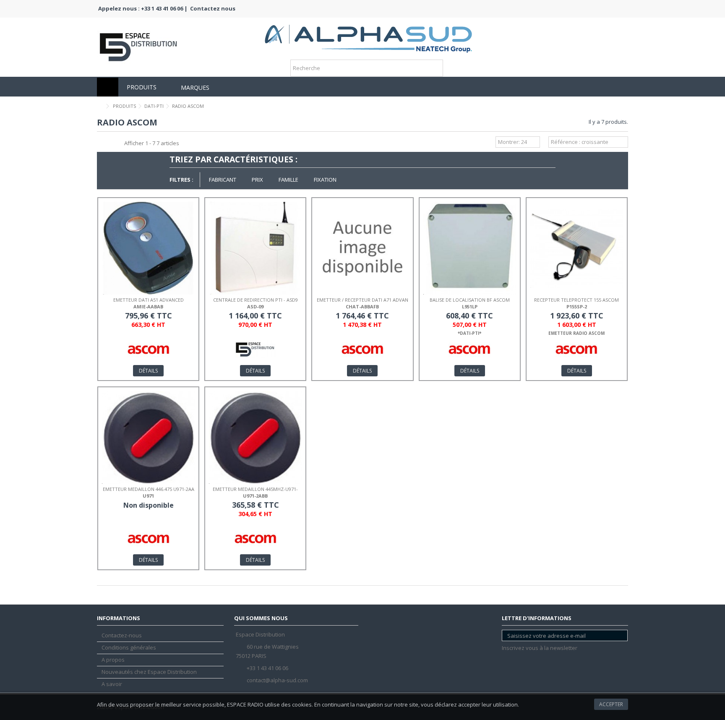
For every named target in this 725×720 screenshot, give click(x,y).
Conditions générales (129, 647)
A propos (113, 659)
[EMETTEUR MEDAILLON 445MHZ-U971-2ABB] (255, 437)
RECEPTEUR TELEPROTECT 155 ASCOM (576, 300)
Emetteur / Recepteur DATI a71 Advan (362, 300)
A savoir (112, 684)
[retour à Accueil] (99, 106)
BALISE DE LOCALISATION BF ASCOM (470, 300)
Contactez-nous (122, 635)
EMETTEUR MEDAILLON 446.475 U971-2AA (148, 489)
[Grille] (102, 143)
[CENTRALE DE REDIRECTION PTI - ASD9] (255, 248)
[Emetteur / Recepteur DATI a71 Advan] (362, 248)
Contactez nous (212, 8)
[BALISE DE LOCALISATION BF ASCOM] (469, 248)
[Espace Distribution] (368, 35)
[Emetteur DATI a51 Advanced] (148, 248)
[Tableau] (118, 143)
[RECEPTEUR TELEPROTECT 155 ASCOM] (576, 248)
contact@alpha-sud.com (277, 680)
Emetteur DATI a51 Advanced (148, 300)
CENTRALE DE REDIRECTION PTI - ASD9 (255, 300)
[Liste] (110, 143)
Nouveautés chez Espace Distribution (149, 672)
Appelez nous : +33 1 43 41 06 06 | (143, 8)
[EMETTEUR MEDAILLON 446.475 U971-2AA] (148, 437)
